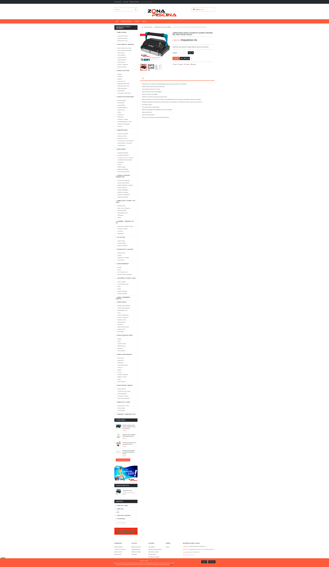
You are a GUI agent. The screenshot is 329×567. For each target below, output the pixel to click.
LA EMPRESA (136, 21)
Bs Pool (119, 372)
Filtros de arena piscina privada (125, 48)
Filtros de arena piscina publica (125, 50)
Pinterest (194, 64)
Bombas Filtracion (121, 32)
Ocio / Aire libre (121, 237)
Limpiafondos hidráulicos (123, 155)
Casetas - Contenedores (123, 64)
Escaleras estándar (122, 100)
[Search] (136, 9)
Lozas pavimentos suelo (123, 284)
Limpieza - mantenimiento (123, 315)
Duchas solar (121, 114)
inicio (117, 21)
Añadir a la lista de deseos (185, 58)
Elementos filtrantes (122, 67)
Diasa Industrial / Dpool (123, 365)
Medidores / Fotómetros (123, 192)
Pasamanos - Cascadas (123, 119)
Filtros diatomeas (121, 55)
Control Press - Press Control (124, 391)
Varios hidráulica (121, 410)
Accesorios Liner (121, 81)
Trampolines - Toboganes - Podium (125, 226)
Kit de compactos (121, 62)
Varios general (121, 260)
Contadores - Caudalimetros (124, 194)
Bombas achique (121, 408)
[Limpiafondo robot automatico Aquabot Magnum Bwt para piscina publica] (143, 67)
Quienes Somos (118, 552)
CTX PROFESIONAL (121, 518)
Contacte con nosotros (120, 549)
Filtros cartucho (121, 52)
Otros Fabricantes (121, 381)
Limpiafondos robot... (128, 490)
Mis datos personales (154, 557)
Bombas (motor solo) (122, 310)
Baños (119, 286)
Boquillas (120, 79)
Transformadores (121, 145)
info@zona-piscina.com (190, 555)
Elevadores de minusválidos (124, 124)
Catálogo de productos (126, 21)
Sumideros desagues (122, 293)
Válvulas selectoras (122, 59)
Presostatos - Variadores (123, 396)
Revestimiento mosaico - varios (124, 121)
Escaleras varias (121, 109)
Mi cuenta (126, 1)
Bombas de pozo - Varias (123, 405)
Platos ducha (120, 116)
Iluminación (120, 324)
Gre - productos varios (123, 272)
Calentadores (120, 215)
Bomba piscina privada (123, 36)
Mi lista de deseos (135, 1)
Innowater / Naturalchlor (123, 374)
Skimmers (120, 74)
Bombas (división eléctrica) (124, 308)
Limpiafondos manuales (123, 152)
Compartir (181, 64)
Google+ (188, 64)
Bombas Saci (120, 362)
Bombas (119, 339)
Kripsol (119, 269)
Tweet (175, 64)
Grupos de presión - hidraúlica (125, 385)
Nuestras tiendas (118, 547)
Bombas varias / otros (123, 40)
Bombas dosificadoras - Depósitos (125, 185)
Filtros (119, 312)
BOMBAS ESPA (120, 508)
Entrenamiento (121, 233)
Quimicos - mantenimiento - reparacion (123, 298)
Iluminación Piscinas (122, 130)
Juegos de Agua (121, 240)
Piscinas (119, 267)
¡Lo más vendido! (120, 420)
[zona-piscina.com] (164, 12)
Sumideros (120, 76)
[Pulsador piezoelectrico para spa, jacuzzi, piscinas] (118, 444)
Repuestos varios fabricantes (124, 354)
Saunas (119, 217)
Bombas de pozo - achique (123, 402)
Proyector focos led (122, 138)
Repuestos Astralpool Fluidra (124, 335)
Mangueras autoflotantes (123, 169)
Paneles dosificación (122, 187)
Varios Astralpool (121, 350)
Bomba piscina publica (123, 38)
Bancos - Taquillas (122, 281)
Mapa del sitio (117, 554)
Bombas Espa (121, 358)
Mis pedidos (152, 547)
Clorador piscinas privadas (123, 180)
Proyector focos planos (123, 133)
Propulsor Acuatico (122, 243)
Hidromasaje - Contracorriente (124, 93)
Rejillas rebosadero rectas (124, 83)
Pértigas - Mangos (122, 167)
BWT (118, 512)
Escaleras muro (121, 102)
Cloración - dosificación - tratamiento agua (123, 176)
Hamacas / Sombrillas (122, 245)
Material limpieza (121, 149)
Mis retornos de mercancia (155, 549)
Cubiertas (120, 126)
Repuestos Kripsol (121, 302)
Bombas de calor (121, 205)
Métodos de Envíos (136, 547)
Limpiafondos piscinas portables (125, 159)
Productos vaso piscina (123, 70)
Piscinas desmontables (123, 263)
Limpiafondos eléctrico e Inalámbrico (126, 157)
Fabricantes (119, 501)
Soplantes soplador (122, 210)
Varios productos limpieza (123, 171)
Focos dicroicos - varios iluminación (126, 140)
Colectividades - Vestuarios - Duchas (126, 278)
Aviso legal (134, 554)
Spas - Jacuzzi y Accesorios (124, 208)
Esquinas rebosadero (122, 88)
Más (143, 78)
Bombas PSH (120, 360)
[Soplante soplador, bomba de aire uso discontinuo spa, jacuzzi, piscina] (118, 426)
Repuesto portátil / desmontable (125, 274)
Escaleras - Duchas (122, 319)
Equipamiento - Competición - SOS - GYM (125, 222)
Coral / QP (120, 367)
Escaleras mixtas (121, 105)
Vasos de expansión (122, 393)
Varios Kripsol (121, 331)
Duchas (119, 112)
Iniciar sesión (118, 1)
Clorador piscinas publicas (123, 182)
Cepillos (119, 164)
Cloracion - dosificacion (123, 317)
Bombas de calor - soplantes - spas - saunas (126, 201)
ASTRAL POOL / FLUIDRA (122, 505)
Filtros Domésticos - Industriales (125, 44)
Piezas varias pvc (122, 253)
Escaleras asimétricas (122, 107)
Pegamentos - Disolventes (123, 257)
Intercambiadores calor (123, 213)
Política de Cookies (136, 552)
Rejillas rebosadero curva (123, 86)
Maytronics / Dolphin (122, 376)
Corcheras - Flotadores (123, 228)
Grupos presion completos (123, 398)
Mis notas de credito (154, 552)
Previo (140, 67)
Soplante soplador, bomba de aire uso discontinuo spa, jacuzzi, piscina (129, 427)
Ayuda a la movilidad (122, 291)
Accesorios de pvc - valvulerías (125, 249)
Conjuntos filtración (122, 57)
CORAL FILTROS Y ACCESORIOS (124, 515)
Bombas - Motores (122, 389)
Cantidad (174, 53)
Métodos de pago (136, 549)
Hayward (119, 369)
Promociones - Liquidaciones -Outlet (126, 414)
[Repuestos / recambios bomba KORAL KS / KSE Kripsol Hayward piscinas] (118, 451)
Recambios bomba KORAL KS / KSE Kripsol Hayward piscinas (129, 452)
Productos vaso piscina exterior (125, 96)
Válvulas (119, 255)
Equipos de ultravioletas (123, 197)
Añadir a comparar (188, 58)
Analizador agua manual (123, 189)
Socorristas (120, 231)
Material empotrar (121, 322)
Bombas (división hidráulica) (124, 305)
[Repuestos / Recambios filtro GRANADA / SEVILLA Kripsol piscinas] (118, 436)
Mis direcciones (152, 554)
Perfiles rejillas (121, 90)
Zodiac (119, 379)
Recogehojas (120, 162)
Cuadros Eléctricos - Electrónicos (125, 143)
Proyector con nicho (122, 136)
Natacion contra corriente (123, 326)
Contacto (144, 21)
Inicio (142, 27)
